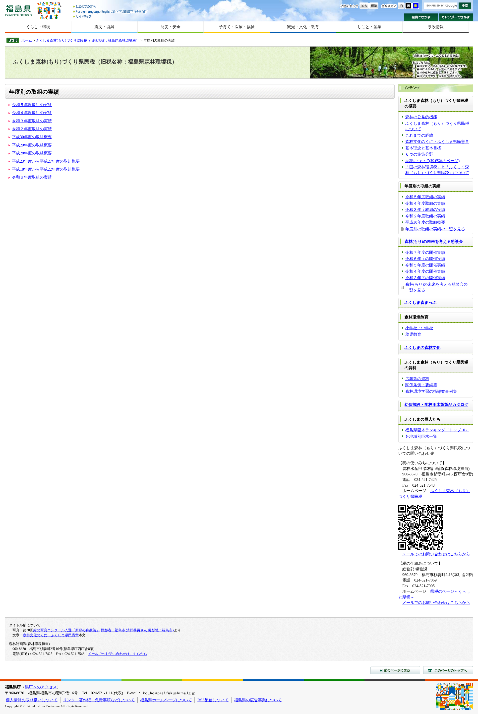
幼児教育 (413, 334)
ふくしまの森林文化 (422, 347)
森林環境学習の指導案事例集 (431, 391)
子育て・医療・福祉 (237, 27)
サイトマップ (110, 16)
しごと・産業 (369, 27)
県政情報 (436, 27)
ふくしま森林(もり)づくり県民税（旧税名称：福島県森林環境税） (87, 40)
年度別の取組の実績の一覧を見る (435, 229)
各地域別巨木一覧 (421, 436)
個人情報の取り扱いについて (32, 700)
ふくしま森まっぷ (420, 302)
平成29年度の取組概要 (32, 145)
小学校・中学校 (419, 328)
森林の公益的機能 (421, 117)
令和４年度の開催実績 (425, 271)
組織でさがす (421, 17)
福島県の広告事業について (258, 700)
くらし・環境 (38, 27)
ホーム (26, 40)
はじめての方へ (110, 6)
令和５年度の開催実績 (425, 265)
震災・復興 (104, 27)
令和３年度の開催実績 (425, 278)
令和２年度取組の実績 (32, 129)
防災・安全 (170, 27)
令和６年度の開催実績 (425, 259)
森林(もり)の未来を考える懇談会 (434, 241)
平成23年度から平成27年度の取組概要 (46, 161)
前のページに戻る (395, 670)
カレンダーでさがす (456, 17)
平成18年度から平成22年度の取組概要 (46, 169)
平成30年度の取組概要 (32, 137)
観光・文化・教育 (303, 27)
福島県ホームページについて (166, 700)
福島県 (18, 10)
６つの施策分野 (419, 154)
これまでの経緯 (419, 135)
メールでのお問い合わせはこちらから (436, 554)
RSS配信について (213, 700)
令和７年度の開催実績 (425, 252)
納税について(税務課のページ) (432, 161)
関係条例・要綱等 (421, 385)
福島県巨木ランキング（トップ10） (437, 430)
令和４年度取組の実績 (32, 113)
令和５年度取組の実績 (32, 105)
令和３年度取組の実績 (32, 121)
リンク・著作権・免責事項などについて (99, 700)
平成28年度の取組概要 (32, 153)
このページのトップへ (448, 670)
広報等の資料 (417, 379)
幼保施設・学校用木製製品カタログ (436, 404)
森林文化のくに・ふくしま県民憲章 (437, 141)
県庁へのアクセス (41, 687)
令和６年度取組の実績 (32, 177)
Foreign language (110, 11)
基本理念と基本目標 (423, 148)
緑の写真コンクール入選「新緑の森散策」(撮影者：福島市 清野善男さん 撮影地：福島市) (103, 630)
